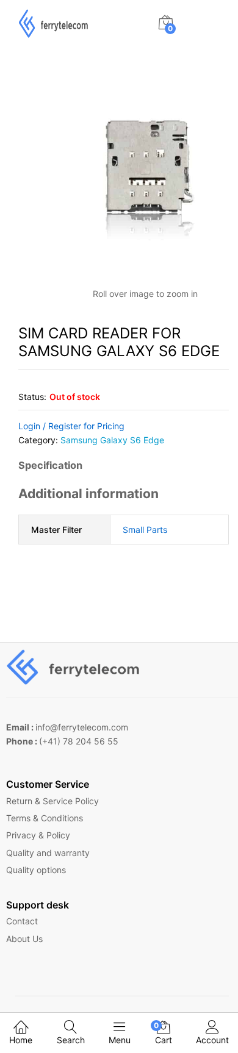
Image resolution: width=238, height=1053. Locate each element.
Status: (32, 396)
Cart (163, 1033)
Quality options (36, 870)
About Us (24, 938)
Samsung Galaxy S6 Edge (112, 440)
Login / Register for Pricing (71, 426)
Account (212, 1040)
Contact (22, 921)
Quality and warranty (48, 853)
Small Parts (145, 529)
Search (71, 1040)
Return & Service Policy (52, 801)
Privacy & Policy (38, 835)
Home (20, 1040)
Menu (120, 1040)
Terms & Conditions (44, 818)
